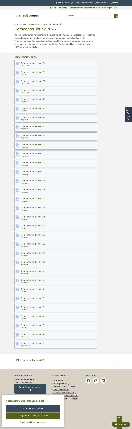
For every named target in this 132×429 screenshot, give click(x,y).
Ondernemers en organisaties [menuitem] (81, 8)
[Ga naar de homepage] (27, 15)
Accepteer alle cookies (32, 408)
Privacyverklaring (61, 383)
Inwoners (23, 24)
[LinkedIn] (103, 381)
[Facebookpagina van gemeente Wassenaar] (88, 381)
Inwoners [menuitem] (63, 8)
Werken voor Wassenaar (64, 386)
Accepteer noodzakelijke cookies (33, 415)
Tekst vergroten (128, 117)
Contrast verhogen (128, 109)
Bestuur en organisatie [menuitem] (106, 8)
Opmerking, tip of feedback (65, 399)
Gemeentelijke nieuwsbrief (65, 396)
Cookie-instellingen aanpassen (32, 422)
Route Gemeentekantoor (30, 387)
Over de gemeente (33, 24)
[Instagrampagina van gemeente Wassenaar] (96, 381)
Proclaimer (58, 380)
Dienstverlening (46, 24)
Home (16, 24)
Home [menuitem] (55, 8)
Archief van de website (63, 392)
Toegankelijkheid (61, 389)
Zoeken (115, 16)
